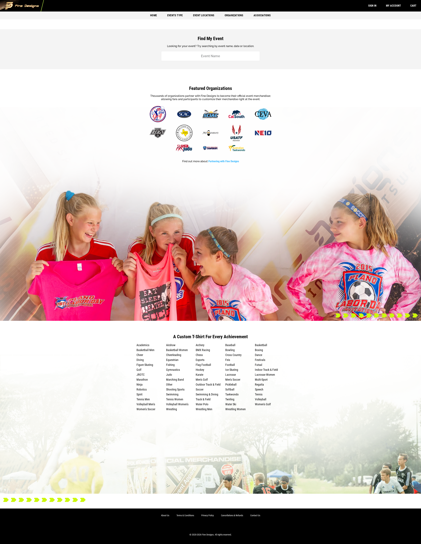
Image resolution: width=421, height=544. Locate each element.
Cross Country (233, 355)
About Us (165, 515)
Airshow (170, 345)
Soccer (199, 389)
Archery (200, 345)
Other (169, 384)
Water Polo (202, 404)
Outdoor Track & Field (208, 384)
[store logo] (22, 6)
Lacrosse (230, 374)
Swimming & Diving (207, 394)
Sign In (372, 5)
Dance (258, 355)
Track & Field (203, 399)
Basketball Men (145, 350)
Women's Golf (263, 404)
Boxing (259, 350)
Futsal (258, 365)
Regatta (259, 384)
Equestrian (172, 360)
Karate (199, 374)
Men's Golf (202, 379)
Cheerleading (173, 355)
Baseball (230, 345)
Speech (259, 389)
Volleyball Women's (177, 404)
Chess (199, 355)
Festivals (260, 360)
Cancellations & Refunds (232, 515)
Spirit (139, 394)
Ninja (139, 384)
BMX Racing (203, 350)
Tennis (258, 394)
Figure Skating (144, 365)
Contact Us (255, 515)
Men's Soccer (232, 379)
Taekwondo (232, 394)
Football (230, 365)
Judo (169, 374)
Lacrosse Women (265, 374)
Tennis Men (143, 399)
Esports (200, 360)
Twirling (229, 399)
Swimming (172, 394)
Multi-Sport (261, 379)
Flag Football (203, 365)
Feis (227, 360)
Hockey (200, 369)
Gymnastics (173, 369)
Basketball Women (177, 350)
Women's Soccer (145, 409)
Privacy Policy (207, 515)
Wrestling (171, 409)
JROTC (140, 374)
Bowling (230, 350)
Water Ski (230, 404)
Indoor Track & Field (266, 369)
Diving (140, 360)
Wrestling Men (204, 409)
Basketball (261, 345)
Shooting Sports (175, 389)
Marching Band (175, 379)
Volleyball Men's (145, 404)
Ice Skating (231, 369)
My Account (393, 5)
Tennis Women (174, 399)
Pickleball (230, 384)
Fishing (170, 365)
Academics (142, 345)
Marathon (142, 379)
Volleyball (260, 399)
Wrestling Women (235, 409)
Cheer (139, 355)
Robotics (141, 389)
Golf (138, 369)
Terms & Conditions (185, 515)
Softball (229, 389)
